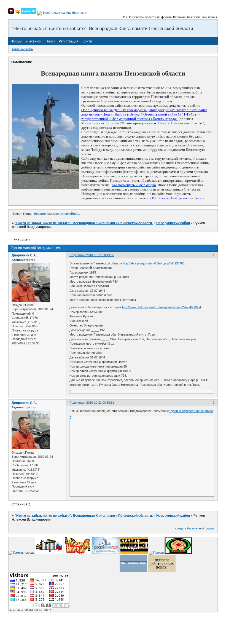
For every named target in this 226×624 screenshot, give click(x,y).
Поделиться (77, 255)
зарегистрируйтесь (65, 213)
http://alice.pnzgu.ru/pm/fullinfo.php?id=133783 (153, 263)
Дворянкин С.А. (24, 255)
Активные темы (22, 49)
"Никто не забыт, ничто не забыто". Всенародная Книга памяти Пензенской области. (84, 223)
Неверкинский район (173, 223)
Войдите (40, 213)
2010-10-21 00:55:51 (100, 402)
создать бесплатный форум (194, 528)
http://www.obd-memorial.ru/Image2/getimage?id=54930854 (161, 307)
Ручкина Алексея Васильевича (191, 411)
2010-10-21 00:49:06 (100, 255)
